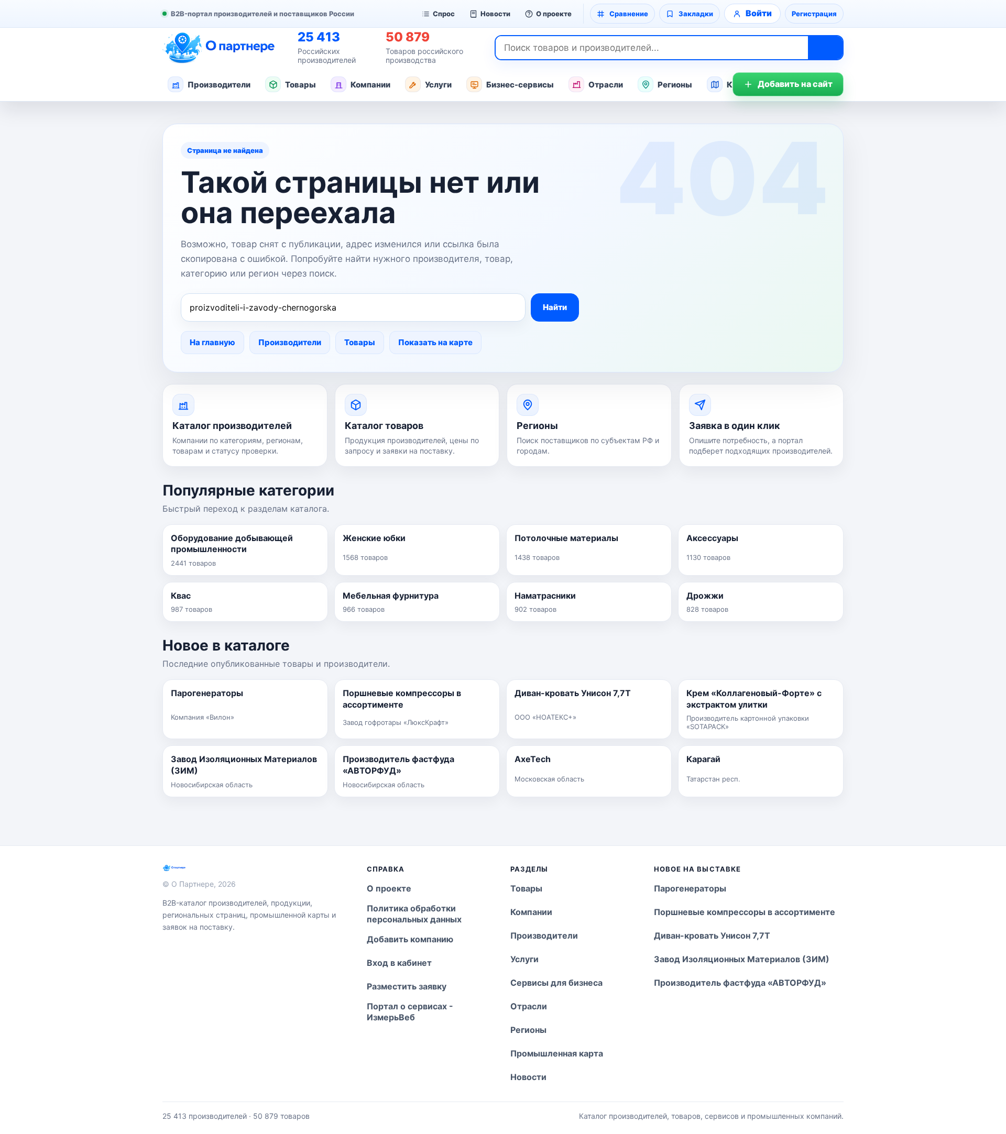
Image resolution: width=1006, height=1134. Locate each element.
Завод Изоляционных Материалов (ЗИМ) (741, 959)
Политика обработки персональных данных (414, 914)
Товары (300, 85)
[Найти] (825, 47)
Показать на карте (435, 342)
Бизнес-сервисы (520, 85)
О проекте (554, 13)
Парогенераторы (690, 888)
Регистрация (814, 13)
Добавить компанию (410, 939)
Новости (495, 13)
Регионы (675, 85)
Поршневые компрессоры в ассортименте (744, 912)
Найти (555, 307)
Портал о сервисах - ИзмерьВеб (410, 1012)
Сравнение (628, 13)
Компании (370, 85)
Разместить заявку (406, 986)
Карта (739, 85)
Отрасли (605, 85)
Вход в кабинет (399, 962)
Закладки (696, 13)
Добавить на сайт (795, 84)
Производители (219, 85)
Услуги (438, 85)
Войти (759, 13)
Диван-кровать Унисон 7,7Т (712, 935)
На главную (212, 342)
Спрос (444, 13)
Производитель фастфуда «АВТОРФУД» (740, 982)
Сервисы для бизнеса (556, 982)
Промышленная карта (556, 1053)
